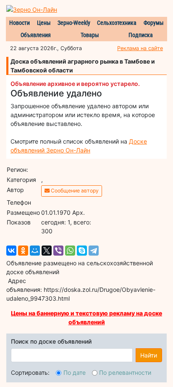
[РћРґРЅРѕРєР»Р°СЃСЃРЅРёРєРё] (23, 251)
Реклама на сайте (140, 48)
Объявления (36, 35)
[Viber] (58, 251)
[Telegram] (94, 251)
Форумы (154, 22)
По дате (74, 372)
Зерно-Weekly (74, 22)
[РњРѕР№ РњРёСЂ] (35, 251)
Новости (19, 22)
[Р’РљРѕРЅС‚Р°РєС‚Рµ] (11, 251)
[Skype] (82, 251)
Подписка (140, 35)
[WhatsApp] (70, 251)
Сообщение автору (74, 190)
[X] (47, 251)
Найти (148, 355)
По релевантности (125, 372)
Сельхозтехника (116, 22)
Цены (44, 22)
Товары (90, 35)
